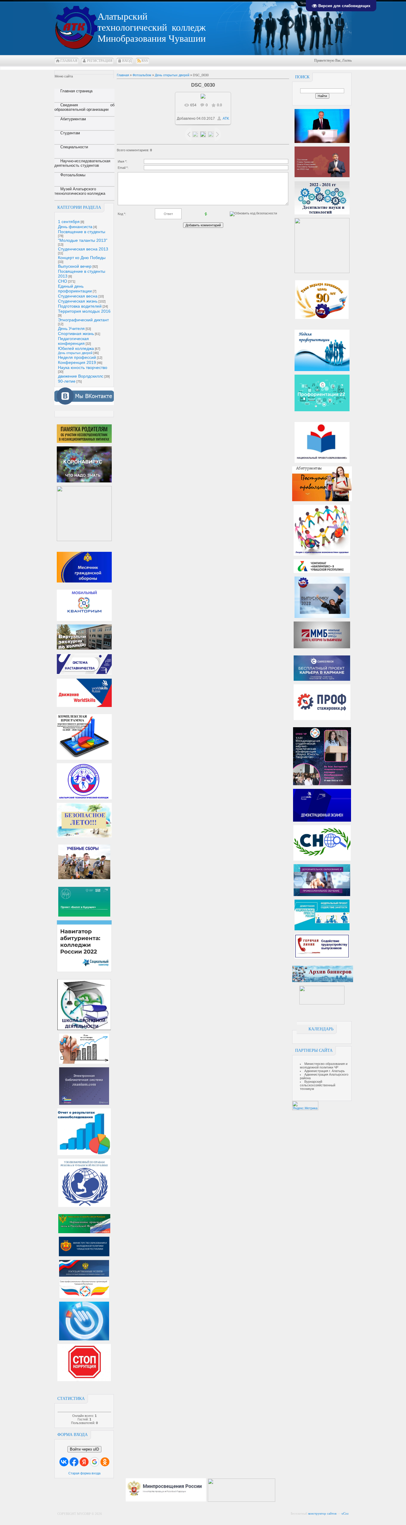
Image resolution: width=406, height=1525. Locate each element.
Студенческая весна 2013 (83, 249)
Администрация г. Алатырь (324, 1071)
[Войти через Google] (94, 1462)
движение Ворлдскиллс (80, 376)
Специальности (74, 147)
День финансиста (75, 226)
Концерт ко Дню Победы (82, 257)
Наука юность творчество (82, 367)
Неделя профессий (77, 357)
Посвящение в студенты (81, 231)
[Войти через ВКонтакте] (63, 1461)
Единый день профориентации (75, 288)
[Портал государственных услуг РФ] (84, 1275)
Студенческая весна (77, 296)
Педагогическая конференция (73, 341)
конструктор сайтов (322, 1513)
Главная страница (76, 91)
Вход (127, 61)
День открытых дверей (75, 353)
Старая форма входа (84, 1473)
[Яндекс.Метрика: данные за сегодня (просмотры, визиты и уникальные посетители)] (305, 1105)
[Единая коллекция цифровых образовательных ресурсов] (280, 1500)
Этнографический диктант (83, 319)
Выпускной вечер (75, 266)
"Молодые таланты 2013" (82, 240)
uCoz (345, 1513)
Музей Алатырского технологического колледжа (79, 191)
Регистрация (99, 61)
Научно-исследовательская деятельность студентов (82, 163)
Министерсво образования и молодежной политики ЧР (323, 1065)
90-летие (66, 381)
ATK (226, 118)
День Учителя (71, 328)
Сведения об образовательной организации (84, 107)
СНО (62, 281)
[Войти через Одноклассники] (104, 1461)
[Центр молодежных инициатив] (321, 1003)
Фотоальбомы (72, 175)
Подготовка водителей (80, 306)
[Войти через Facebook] (74, 1461)
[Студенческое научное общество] (322, 859)
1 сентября (69, 221)
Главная (68, 61)
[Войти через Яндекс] (84, 1461)
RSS (144, 61)
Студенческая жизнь (77, 301)
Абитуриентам (73, 119)
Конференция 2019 (77, 362)
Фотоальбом (142, 75)
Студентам (70, 133)
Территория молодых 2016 (84, 311)
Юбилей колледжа (76, 348)
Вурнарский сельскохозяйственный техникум (317, 1085)
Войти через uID (84, 1449)
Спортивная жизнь (76, 333)
